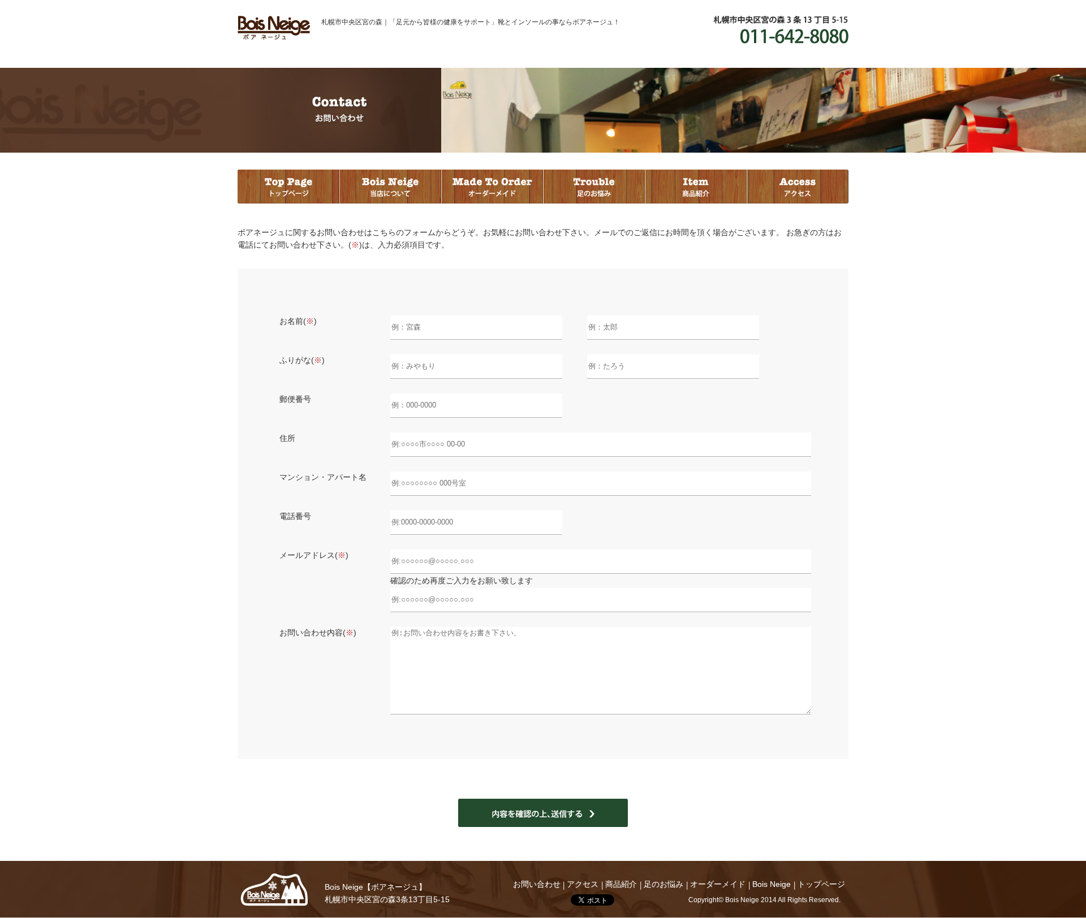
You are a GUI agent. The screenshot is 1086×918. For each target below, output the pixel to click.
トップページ (288, 186)
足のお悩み (594, 186)
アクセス (797, 186)
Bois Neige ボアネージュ (274, 28)
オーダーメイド (492, 186)
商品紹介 (696, 186)
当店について (390, 186)
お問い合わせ (537, 884)
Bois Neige (274, 889)
